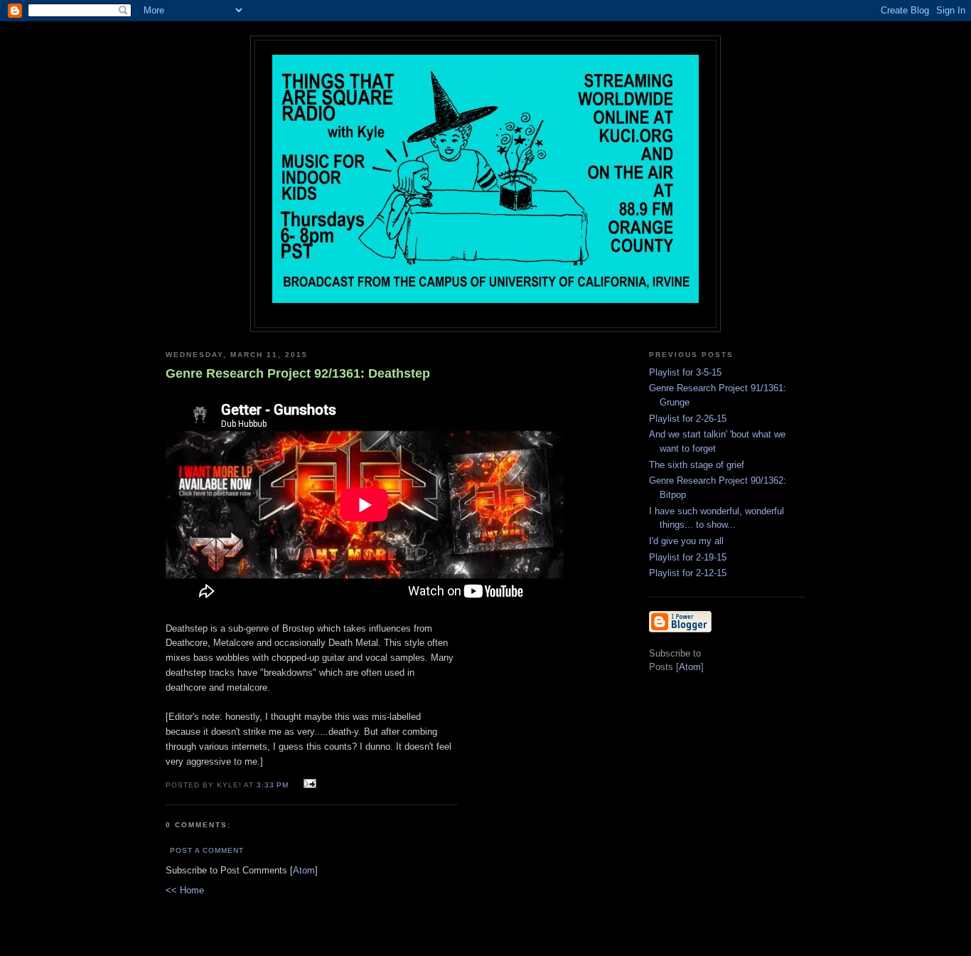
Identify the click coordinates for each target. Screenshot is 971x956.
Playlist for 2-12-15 (687, 573)
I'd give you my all (686, 541)
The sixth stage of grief (696, 465)
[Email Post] (307, 784)
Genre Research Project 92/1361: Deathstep (298, 373)
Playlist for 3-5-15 (685, 372)
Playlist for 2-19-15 (687, 557)
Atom (304, 870)
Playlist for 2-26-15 (687, 418)
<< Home (185, 890)
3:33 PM (274, 785)
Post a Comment (207, 850)
